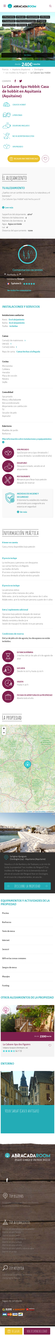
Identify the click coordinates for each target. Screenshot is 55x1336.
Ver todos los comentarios (19, 290)
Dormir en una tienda (11, 1232)
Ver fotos (27, 55)
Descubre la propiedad (27, 886)
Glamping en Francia (11, 1278)
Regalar (15, 1331)
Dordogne (38, 69)
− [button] (4, 733)
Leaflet (29, 811)
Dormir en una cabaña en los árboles (18, 1229)
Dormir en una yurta (11, 1235)
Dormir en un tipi (9, 1251)
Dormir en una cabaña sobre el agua (18, 1248)
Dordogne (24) (17, 859)
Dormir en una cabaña (12, 1245)
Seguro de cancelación (12, 1301)
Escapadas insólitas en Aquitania (16, 1206)
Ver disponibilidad (37, 1331)
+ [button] (4, 728)
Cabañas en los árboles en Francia (17, 1275)
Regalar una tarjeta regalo (26, 159)
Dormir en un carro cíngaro (14, 1239)
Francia (5, 69)
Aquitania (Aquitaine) (21, 69)
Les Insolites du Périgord (16, 73)
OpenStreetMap (40, 811)
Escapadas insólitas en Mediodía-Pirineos (20, 1203)
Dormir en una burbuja (12, 1242)
